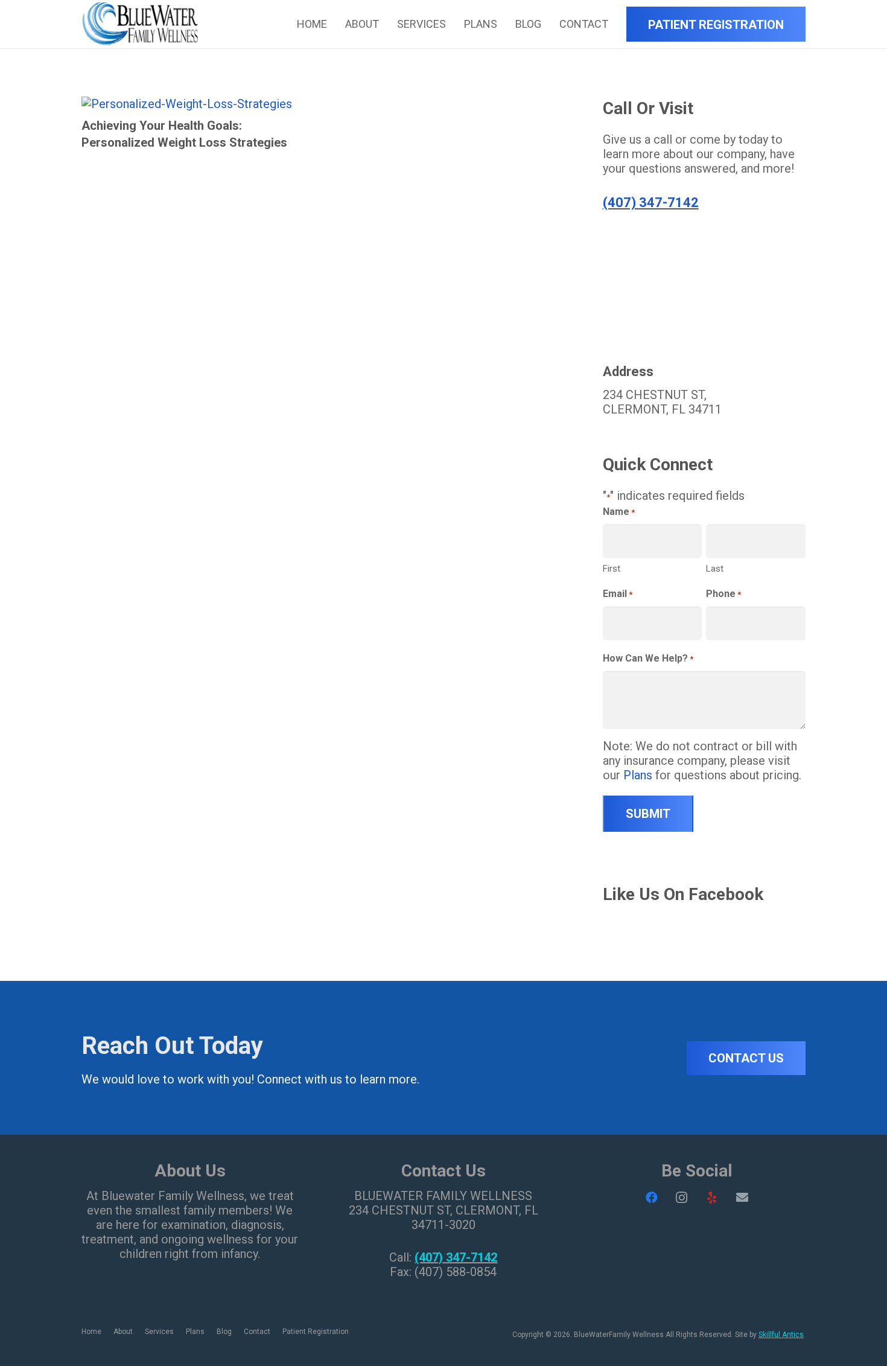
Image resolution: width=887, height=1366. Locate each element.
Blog (224, 1331)
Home (91, 1331)
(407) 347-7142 (651, 202)
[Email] (742, 1197)
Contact (257, 1331)
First (611, 568)
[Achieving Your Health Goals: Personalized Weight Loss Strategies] (186, 104)
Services (159, 1331)
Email (617, 593)
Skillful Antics (781, 1334)
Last (714, 568)
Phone (723, 593)
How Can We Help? (648, 658)
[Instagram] (682, 1197)
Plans (637, 775)
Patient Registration (315, 1331)
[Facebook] (652, 1197)
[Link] (139, 24)
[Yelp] (712, 1197)
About (123, 1331)
